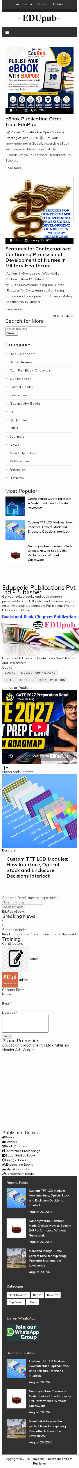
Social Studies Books (20, 1155)
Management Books (19, 1174)
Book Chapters (23, 354)
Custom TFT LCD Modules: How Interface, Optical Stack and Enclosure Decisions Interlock (50, 526)
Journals (17, 436)
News (14, 445)
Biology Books (15, 1160)
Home (16, 4)
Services (11, 1142)
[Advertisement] (39, 1091)
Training (11, 939)
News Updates (22, 453)
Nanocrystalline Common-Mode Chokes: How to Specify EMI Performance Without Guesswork (50, 1228)
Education (18, 395)
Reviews (17, 478)
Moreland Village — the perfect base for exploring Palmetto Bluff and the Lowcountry (47, 1258)
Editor (17, 110)
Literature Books (17, 1169)
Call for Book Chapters (30, 370)
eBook (33, 1302)
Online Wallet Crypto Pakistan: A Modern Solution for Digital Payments (49, 503)
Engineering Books (19, 1164)
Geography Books (25, 403)
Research (18, 470)
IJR (12, 412)
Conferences (21, 379)
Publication (19, 461)
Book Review (21, 362)
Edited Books (21, 387)
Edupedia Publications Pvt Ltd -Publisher (38, 590)
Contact (43, 4)
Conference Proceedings (22, 1151)
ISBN (14, 428)
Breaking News (18, 916)
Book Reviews (18, 1294)
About (29, 4)
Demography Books (38, 672)
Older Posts (61, 316)
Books (10, 672)
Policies (58, 4)
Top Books (16, 1302)
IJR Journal (19, 420)
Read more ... (15, 168)
